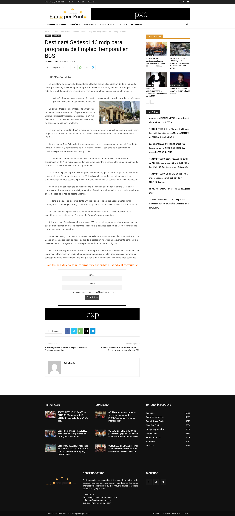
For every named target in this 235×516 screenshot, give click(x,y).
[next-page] (152, 102)
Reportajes (106, 24)
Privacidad (166, 513)
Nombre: (92, 275)
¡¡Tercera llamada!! (176, 85)
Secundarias (64, 32)
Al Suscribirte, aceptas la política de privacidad (93, 292)
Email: (92, 283)
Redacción (92, 2)
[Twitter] (184, 2)
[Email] (86, 67)
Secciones (89, 24)
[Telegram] (92, 67)
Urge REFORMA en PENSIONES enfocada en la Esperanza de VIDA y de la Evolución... (72, 434)
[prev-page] (147, 102)
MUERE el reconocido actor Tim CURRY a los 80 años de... (180, 91)
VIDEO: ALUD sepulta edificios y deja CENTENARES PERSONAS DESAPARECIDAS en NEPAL (180, 63)
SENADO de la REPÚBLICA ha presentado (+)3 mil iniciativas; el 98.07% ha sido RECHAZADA (123, 434)
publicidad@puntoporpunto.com (97, 503)
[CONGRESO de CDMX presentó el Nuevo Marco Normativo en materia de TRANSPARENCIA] (100, 448)
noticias (55, 32)
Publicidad (81, 2)
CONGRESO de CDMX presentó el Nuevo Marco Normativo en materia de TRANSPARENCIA (123, 449)
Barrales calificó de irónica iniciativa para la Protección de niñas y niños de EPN (120, 349)
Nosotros (72, 2)
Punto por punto (56, 24)
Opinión (73, 24)
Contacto (186, 513)
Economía (150, 55)
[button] (187, 24)
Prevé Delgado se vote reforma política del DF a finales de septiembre (66, 349)
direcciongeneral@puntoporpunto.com (100, 497)
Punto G (150, 85)
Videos (121, 24)
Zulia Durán (53, 61)
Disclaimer (155, 513)
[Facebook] (179, 2)
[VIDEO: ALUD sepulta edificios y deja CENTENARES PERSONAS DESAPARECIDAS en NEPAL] (180, 49)
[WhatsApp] (80, 67)
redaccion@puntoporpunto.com (97, 500)
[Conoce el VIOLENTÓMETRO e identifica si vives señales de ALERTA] (156, 79)
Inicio (47, 32)
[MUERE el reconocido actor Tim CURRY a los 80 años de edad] (180, 79)
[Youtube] (188, 2)
